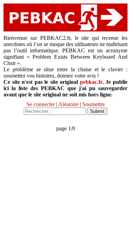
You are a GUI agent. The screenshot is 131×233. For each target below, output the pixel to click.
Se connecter (41, 104)
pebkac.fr (91, 82)
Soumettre (93, 104)
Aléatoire (68, 104)
